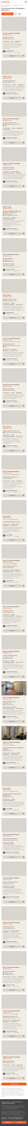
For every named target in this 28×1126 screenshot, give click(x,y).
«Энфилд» (12, 745)
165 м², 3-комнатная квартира (11, 922)
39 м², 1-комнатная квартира (11, 118)
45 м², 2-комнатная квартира (11, 384)
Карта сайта (4, 1118)
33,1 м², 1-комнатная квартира (11, 338)
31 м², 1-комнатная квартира (11, 254)
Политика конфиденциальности (15, 1117)
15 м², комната (7, 426)
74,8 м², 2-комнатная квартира (11, 742)
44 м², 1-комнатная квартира (11, 471)
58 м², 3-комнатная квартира (11, 651)
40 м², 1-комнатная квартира (11, 697)
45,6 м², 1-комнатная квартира (11, 163)
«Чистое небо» (15, 1013)
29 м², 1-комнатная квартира (11, 606)
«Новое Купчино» (15, 474)
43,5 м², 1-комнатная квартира (11, 1057)
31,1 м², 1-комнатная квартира (11, 33)
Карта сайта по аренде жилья (16, 1118)
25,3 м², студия (7, 207)
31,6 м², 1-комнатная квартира (11, 1010)
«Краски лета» (14, 791)
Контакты (3, 1117)
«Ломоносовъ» (14, 519)
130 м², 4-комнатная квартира (11, 560)
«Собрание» (14, 563)
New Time (13, 341)
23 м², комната (7, 295)
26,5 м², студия (7, 76)
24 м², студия (6, 516)
